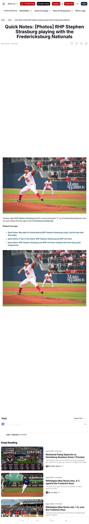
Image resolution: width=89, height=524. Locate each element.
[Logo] (4, 4)
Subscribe (15, 434)
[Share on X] (76, 43)
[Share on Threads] (81, 43)
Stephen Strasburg (26, 218)
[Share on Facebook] (72, 43)
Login (8, 434)
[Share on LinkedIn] (86, 43)
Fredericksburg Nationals (42, 221)
